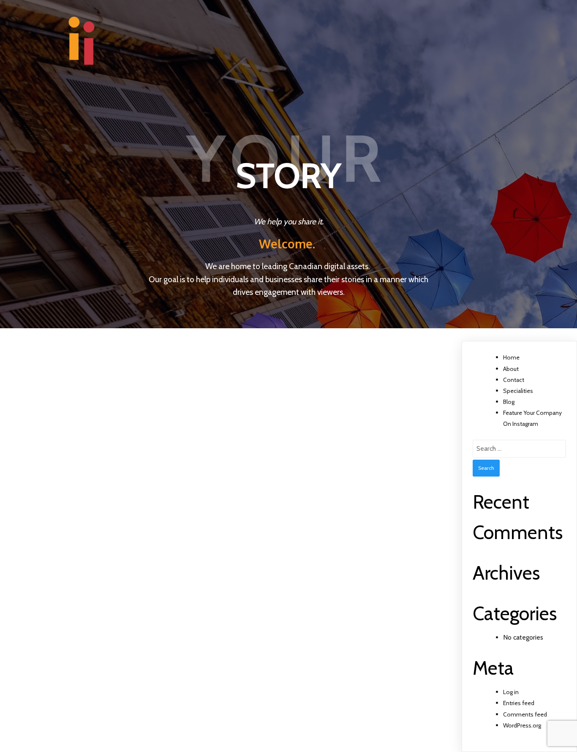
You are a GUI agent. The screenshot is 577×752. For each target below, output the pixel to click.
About (511, 369)
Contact (513, 380)
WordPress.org (522, 725)
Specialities (518, 391)
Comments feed (525, 714)
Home (511, 357)
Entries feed (518, 703)
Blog (508, 402)
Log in (511, 692)
